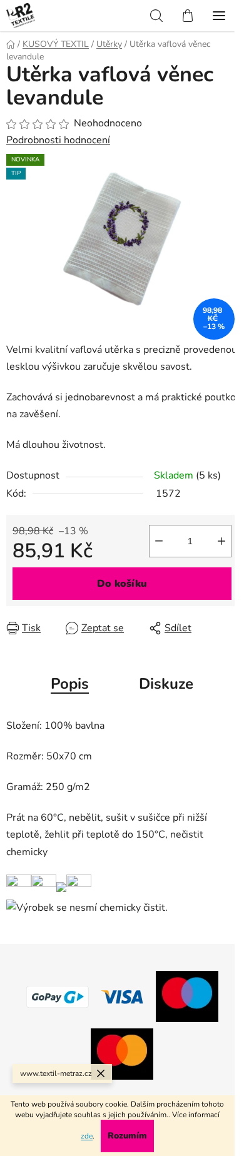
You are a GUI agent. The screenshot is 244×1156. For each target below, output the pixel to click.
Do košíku (122, 584)
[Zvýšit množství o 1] (221, 541)
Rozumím (127, 1136)
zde (87, 1136)
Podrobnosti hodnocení (58, 140)
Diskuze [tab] (166, 684)
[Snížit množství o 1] (159, 541)
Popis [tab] (70, 684)
